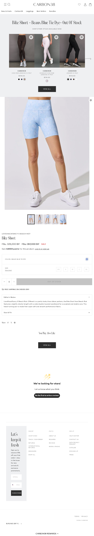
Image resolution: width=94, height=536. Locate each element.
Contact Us (73, 439)
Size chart (8, 270)
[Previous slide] (6, 58)
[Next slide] (88, 58)
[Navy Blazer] (22, 79)
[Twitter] (11, 322)
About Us (52, 436)
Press (71, 455)
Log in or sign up (42, 249)
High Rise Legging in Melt (22, 73)
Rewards (52, 439)
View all (47, 89)
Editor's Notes (10, 297)
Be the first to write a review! (47, 395)
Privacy (84, 516)
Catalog (72, 447)
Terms (76, 516)
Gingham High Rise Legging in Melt (47, 73)
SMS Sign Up (73, 451)
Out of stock (54, 282)
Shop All (32, 455)
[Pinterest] (14, 322)
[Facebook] (8, 322)
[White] (76, 79)
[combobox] (13, 485)
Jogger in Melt (72, 73)
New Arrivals (6, 11)
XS (59, 269)
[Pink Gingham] (47, 81)
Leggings (30, 11)
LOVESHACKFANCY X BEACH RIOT (16, 234)
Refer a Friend (54, 446)
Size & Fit (8, 312)
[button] (47, 533)
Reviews (52, 443)
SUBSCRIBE (17, 493)
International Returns (34, 446)
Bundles (52, 11)
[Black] (19, 79)
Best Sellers (41, 11)
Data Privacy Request (74, 443)
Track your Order (36, 439)
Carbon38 (19, 11)
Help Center (74, 436)
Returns (32, 443)
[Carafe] (74, 79)
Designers (32, 451)
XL (87, 269)
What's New (33, 436)
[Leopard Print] (24, 79)
